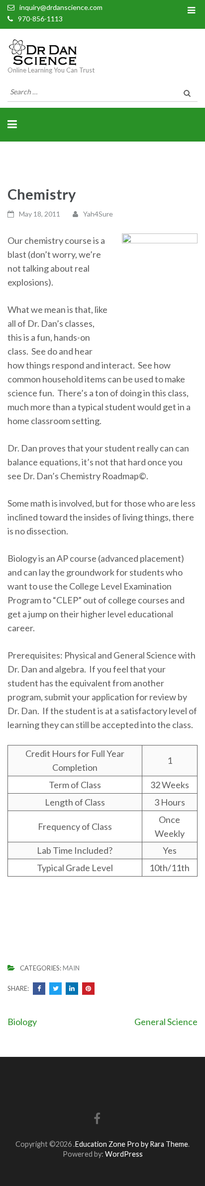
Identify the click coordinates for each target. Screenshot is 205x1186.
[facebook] (97, 1120)
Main (71, 968)
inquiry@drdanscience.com (60, 7)
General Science (166, 1021)
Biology (22, 1021)
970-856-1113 (40, 18)
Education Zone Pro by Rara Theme (131, 1144)
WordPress (124, 1154)
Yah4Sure (98, 214)
